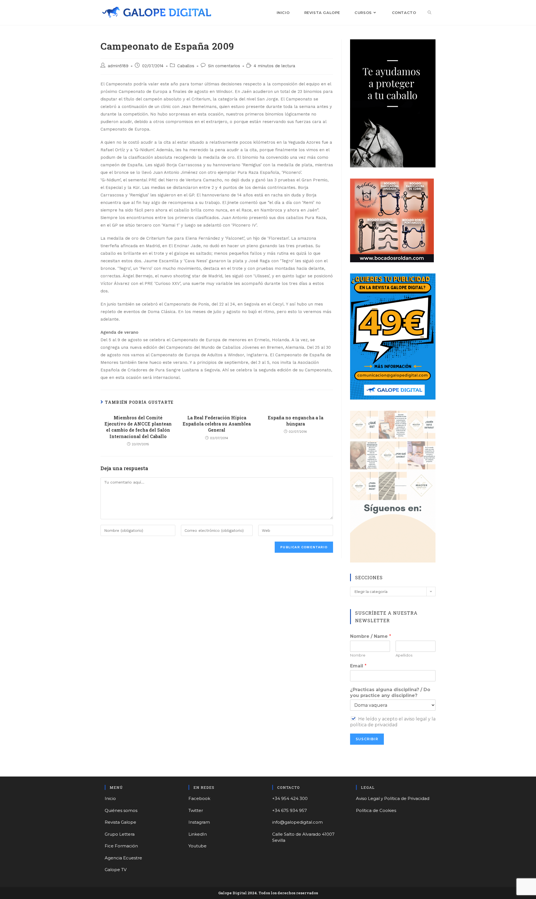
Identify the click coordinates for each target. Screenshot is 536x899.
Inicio (110, 798)
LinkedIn (197, 834)
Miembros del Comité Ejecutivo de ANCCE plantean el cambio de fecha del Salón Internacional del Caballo (138, 427)
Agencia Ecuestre (123, 857)
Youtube (197, 845)
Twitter (195, 810)
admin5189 (118, 66)
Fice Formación (121, 845)
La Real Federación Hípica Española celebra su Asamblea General (217, 424)
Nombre (357, 655)
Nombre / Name (370, 636)
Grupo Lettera (120, 834)
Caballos (185, 66)
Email (358, 666)
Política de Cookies (376, 810)
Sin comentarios (224, 66)
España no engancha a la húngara (295, 421)
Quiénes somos (121, 810)
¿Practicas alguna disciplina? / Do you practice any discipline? (390, 692)
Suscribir (367, 739)
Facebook (199, 798)
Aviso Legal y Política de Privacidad (392, 798)
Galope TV (115, 869)
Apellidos (404, 655)
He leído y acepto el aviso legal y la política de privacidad (393, 721)
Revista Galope (120, 822)
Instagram (199, 822)
